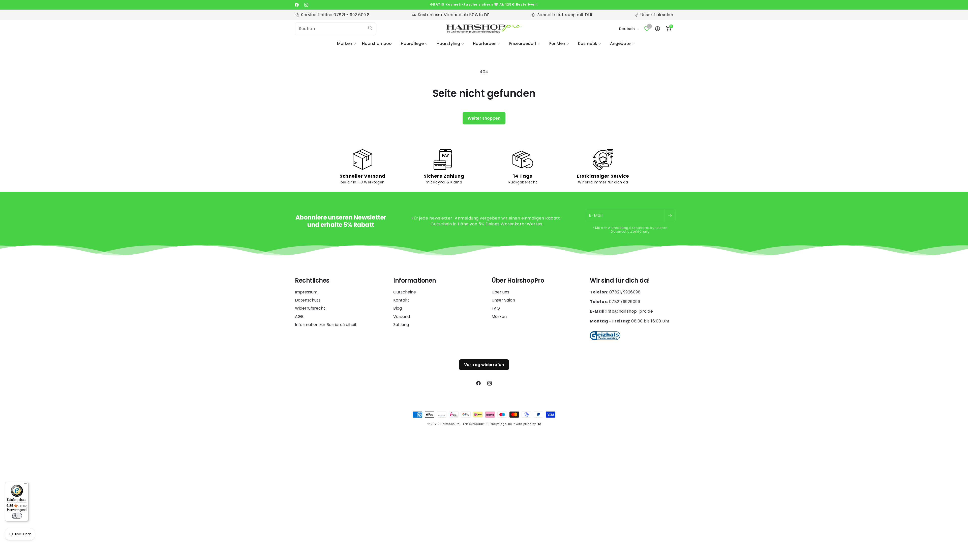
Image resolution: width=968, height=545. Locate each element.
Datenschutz (307, 300)
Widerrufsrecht (310, 308)
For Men (557, 43)
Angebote (620, 43)
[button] (345, 43)
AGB (299, 316)
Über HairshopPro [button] (518, 280)
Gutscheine (404, 292)
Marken (344, 43)
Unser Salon (503, 300)
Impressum (306, 292)
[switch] (17, 516)
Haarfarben (484, 43)
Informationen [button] (414, 280)
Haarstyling (448, 43)
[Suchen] (370, 28)
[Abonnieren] (669, 215)
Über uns (500, 292)
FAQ (496, 308)
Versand (401, 316)
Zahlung (401, 325)
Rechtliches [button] (312, 280)
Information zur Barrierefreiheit (326, 325)
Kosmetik (587, 43)
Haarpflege (412, 43)
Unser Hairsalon (656, 15)
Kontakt (401, 300)
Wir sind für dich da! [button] (620, 280)
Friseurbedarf (522, 43)
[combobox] (335, 28)
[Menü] (25, 485)
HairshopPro (450, 424)
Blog (397, 308)
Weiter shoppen (484, 118)
